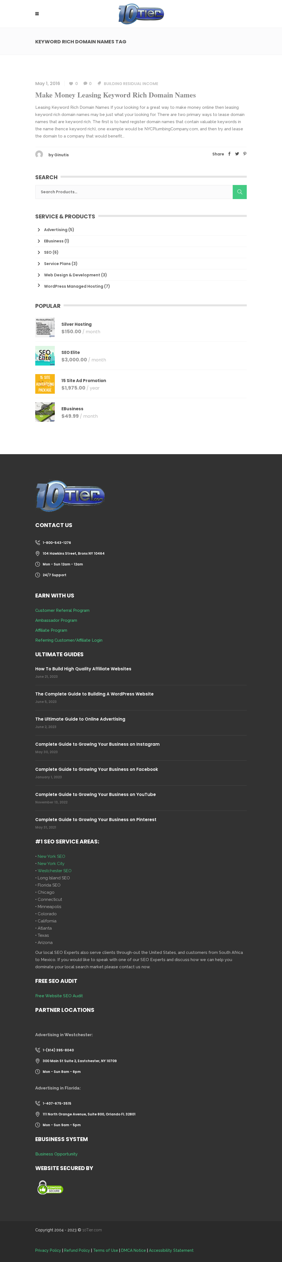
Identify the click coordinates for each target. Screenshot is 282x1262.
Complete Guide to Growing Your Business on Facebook (96, 769)
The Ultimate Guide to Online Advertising (80, 719)
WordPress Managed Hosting (73, 286)
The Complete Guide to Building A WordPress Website (94, 694)
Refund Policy (77, 1250)
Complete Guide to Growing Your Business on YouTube (95, 794)
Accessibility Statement (171, 1250)
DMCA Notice (133, 1250)
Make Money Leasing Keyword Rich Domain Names (115, 94)
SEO (48, 252)
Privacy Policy (48, 1250)
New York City (51, 863)
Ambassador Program (56, 620)
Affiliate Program (51, 630)
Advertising (55, 229)
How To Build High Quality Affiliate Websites (83, 669)
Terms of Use (105, 1250)
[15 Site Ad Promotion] (45, 384)
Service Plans (57, 263)
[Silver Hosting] (45, 327)
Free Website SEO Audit (59, 995)
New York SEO (51, 856)
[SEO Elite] (45, 356)
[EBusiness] (45, 412)
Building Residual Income (131, 83)
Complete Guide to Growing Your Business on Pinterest (95, 819)
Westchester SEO (55, 870)
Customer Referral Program (62, 610)
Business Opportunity (56, 1154)
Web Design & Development (72, 275)
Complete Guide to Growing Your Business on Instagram (97, 744)
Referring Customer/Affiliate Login (68, 640)
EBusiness (54, 241)
